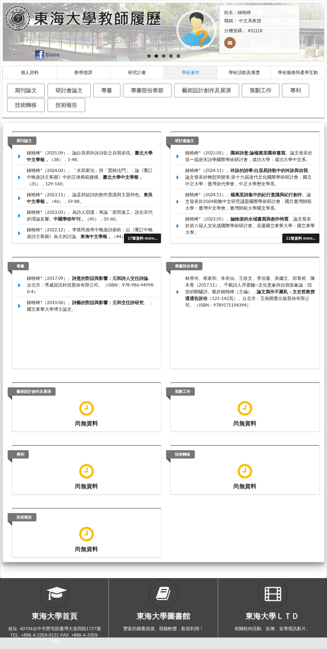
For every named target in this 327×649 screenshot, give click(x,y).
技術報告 (66, 104)
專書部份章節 (147, 90)
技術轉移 (26, 104)
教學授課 (83, 72)
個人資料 (30, 72)
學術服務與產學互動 (298, 72)
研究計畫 (137, 72)
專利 (295, 90)
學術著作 (191, 72)
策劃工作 (260, 90)
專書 (106, 90)
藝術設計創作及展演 (206, 90)
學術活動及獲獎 (244, 72)
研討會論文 (69, 90)
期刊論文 (26, 90)
